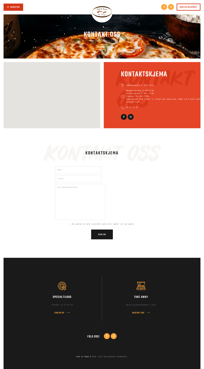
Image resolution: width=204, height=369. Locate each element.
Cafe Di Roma (82, 357)
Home (92, 41)
